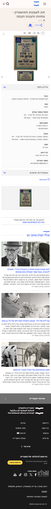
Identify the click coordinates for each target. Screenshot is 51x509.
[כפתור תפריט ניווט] (44, 4)
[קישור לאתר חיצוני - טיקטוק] (20, 474)
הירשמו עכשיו (15, 462)
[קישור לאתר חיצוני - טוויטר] (30, 474)
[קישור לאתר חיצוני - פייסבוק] (35, 474)
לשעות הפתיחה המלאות (37, 496)
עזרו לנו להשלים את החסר (33, 222)
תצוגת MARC (43, 179)
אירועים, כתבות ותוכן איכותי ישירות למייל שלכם (36, 462)
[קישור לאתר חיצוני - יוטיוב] (15, 474)
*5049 (44, 491)
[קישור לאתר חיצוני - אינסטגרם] (25, 474)
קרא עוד (26, 446)
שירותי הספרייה (37, 398)
